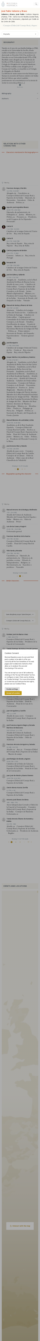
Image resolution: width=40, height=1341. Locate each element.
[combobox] (20, 34)
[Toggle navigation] (36, 4)
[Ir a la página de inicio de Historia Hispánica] (11, 3)
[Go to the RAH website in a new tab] (3, 3)
